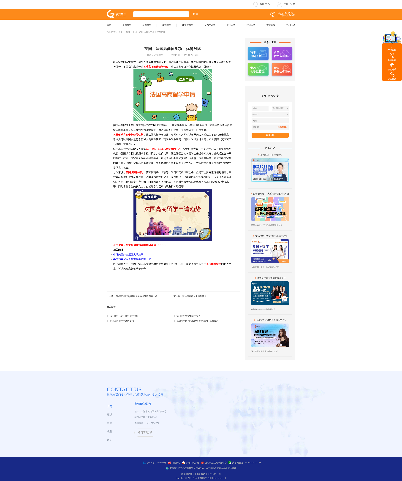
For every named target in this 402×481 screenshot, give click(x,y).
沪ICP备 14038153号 (156, 463)
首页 (120, 32)
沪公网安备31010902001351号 (246, 463)
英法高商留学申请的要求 (194, 296)
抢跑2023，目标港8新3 (271, 155)
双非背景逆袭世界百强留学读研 (271, 320)
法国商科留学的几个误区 (189, 316)
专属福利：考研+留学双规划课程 (271, 236)
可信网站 (176, 463)
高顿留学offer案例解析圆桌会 (271, 278)
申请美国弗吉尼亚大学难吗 (128, 254)
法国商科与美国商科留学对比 (124, 316)
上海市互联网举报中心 (216, 463)
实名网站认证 (192, 463)
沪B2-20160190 (200, 468)
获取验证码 (282, 127)
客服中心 (265, 4)
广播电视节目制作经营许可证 (222, 468)
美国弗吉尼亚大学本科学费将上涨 (132, 259)
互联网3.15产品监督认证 (181, 468)
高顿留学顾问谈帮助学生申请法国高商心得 (136, 296)
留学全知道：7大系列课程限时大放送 (271, 194)
